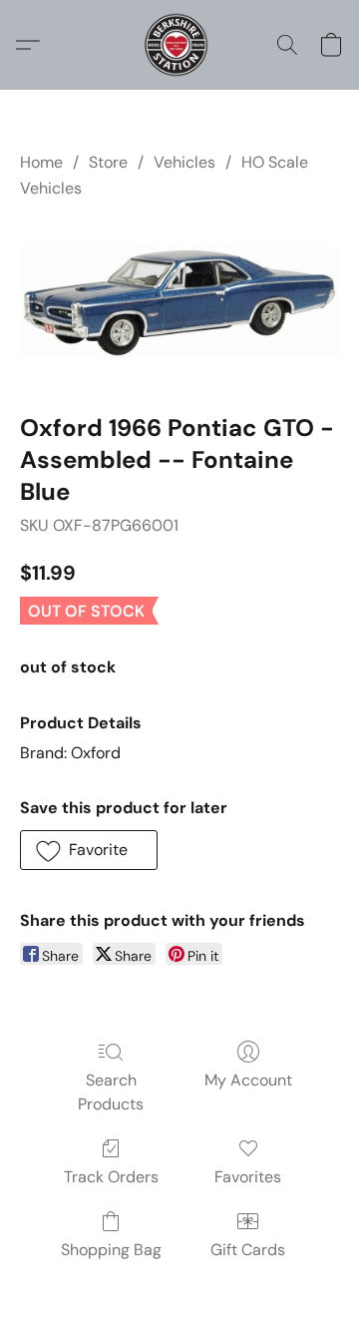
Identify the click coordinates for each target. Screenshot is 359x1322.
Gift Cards (247, 1249)
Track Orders (111, 1176)
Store (108, 162)
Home (41, 162)
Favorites (247, 1176)
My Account (248, 1080)
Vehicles (184, 162)
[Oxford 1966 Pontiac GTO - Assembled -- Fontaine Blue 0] (179, 301)
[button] (179, 45)
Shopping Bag (111, 1249)
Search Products (111, 1092)
